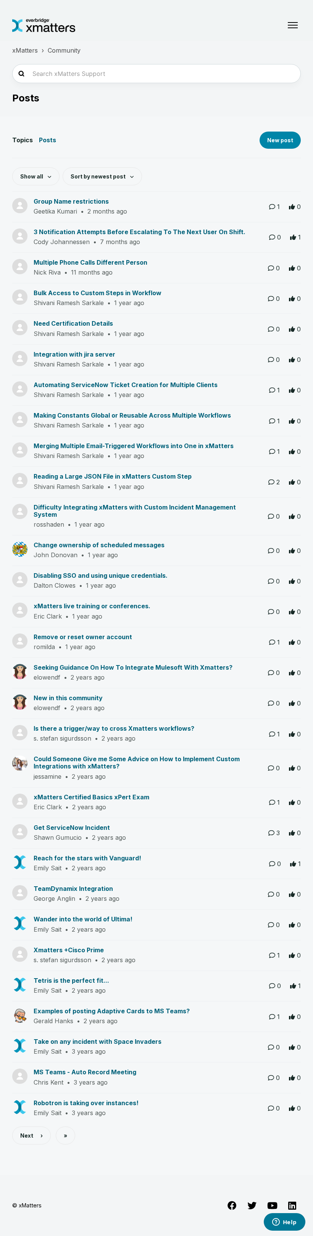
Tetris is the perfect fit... (71, 980)
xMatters (25, 50)
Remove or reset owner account (83, 637)
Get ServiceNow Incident (72, 827)
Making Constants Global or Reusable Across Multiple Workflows (132, 415)
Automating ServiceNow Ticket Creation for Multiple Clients (126, 385)
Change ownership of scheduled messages (99, 545)
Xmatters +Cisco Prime (69, 950)
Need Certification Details (73, 323)
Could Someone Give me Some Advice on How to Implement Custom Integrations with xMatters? (137, 762)
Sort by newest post (99, 176)
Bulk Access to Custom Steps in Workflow (97, 293)
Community (64, 50)
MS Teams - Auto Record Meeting (85, 1072)
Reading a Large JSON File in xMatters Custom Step (113, 476)
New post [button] (280, 140)
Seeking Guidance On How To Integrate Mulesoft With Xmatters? (133, 667)
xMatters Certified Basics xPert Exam (91, 797)
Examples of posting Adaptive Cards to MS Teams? (112, 1011)
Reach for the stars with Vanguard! (87, 858)
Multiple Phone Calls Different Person (90, 262)
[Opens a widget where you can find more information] (284, 1222)
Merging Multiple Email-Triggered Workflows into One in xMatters (134, 446)
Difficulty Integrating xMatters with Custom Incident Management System (135, 510)
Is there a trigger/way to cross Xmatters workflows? (114, 728)
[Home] (43, 25)
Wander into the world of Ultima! (83, 919)
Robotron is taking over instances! (86, 1103)
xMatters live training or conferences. (92, 606)
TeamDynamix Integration (73, 888)
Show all (32, 176)
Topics (22, 140)
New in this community (68, 698)
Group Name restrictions (71, 201)
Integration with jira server (74, 354)
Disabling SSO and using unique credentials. (101, 575)
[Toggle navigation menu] (293, 25)
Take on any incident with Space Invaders (97, 1041)
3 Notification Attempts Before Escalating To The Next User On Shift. (139, 232)
